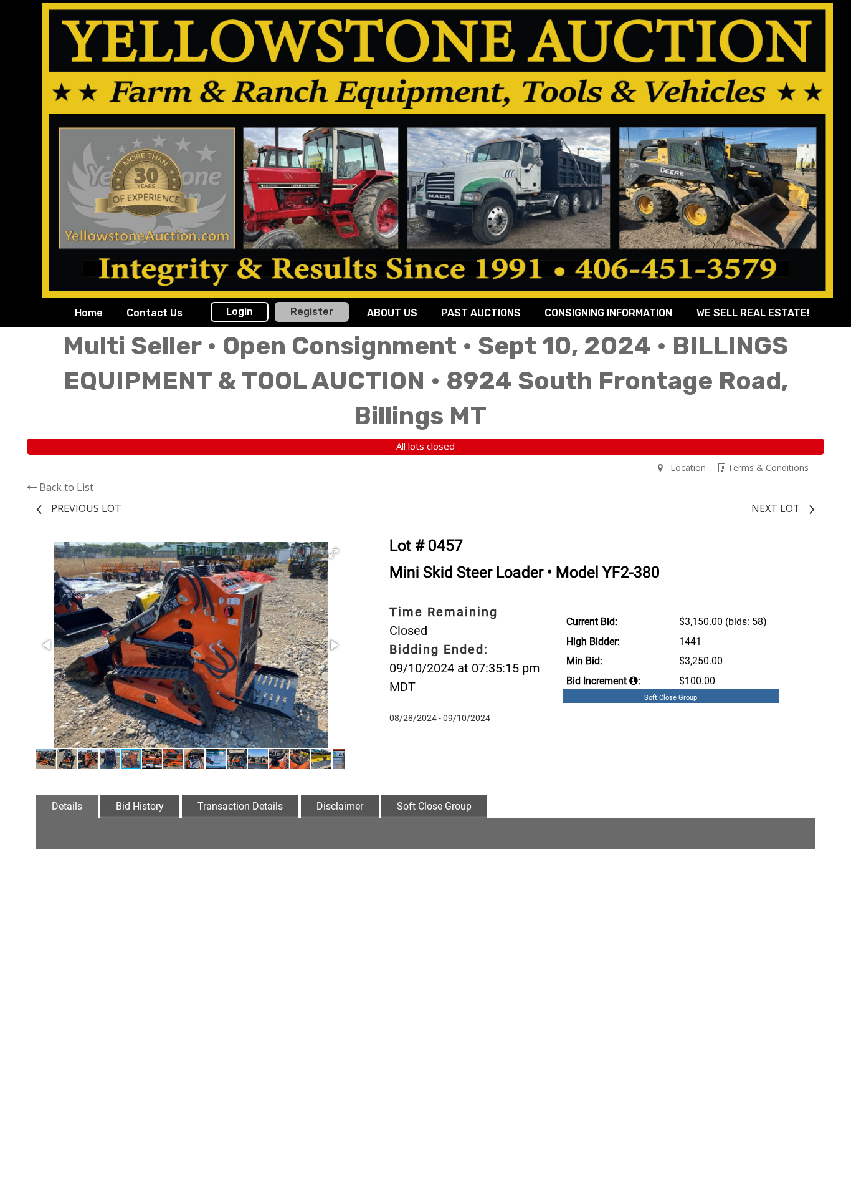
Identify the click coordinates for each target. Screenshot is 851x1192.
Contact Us (154, 313)
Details (67, 806)
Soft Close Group (434, 806)
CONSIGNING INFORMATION (608, 313)
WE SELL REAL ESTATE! (752, 313)
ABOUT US (392, 313)
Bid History (140, 806)
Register (311, 311)
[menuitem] (89, 313)
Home (89, 313)
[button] (333, 553)
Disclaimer (339, 806)
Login (239, 311)
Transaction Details (240, 806)
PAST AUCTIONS (481, 313)
